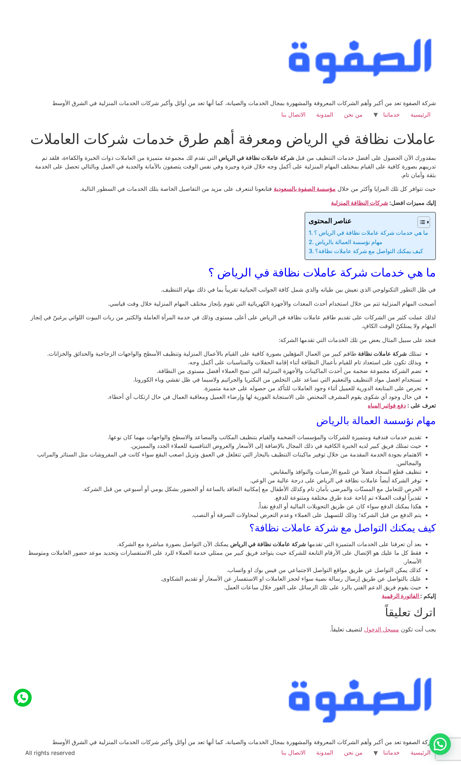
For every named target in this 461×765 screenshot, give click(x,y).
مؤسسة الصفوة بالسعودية (305, 188)
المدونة (324, 114)
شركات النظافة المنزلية (359, 202)
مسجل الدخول (381, 629)
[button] (440, 744)
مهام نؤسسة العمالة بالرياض (348, 242)
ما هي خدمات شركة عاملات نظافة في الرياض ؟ (371, 232)
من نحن (353, 114)
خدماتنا (391, 114)
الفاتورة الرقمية (401, 595)
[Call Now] (23, 698)
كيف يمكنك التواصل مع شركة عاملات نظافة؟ (369, 251)
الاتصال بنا (293, 114)
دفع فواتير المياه (387, 405)
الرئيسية (420, 114)
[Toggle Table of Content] (420, 222)
